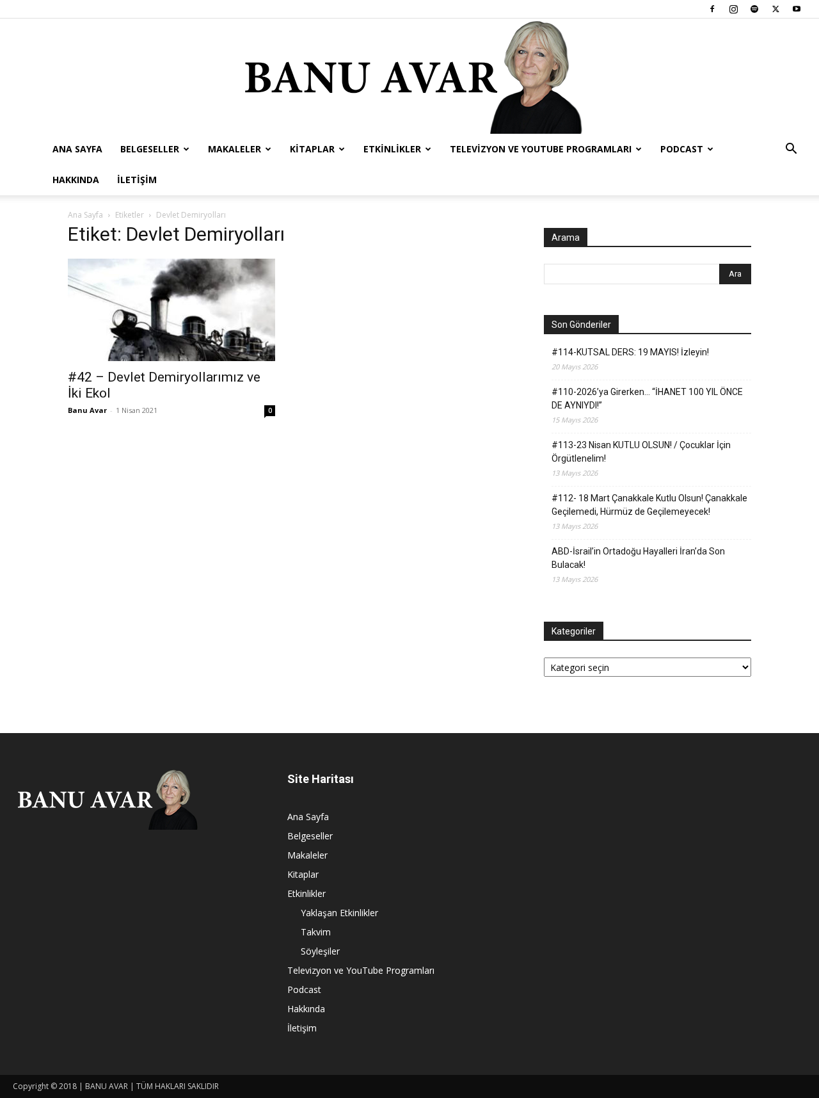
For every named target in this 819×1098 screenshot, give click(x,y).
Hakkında (75, 180)
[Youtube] (796, 9)
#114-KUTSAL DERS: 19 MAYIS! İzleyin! (630, 352)
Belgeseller (149, 149)
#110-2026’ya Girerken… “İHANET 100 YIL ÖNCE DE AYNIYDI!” (647, 398)
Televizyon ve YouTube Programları (541, 149)
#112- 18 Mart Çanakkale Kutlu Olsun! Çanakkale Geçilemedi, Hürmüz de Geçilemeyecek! (649, 505)
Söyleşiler (320, 951)
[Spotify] (754, 9)
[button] (790, 150)
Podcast (681, 149)
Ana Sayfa (77, 149)
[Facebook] (712, 9)
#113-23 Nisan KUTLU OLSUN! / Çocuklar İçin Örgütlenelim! (641, 452)
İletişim (137, 180)
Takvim (316, 932)
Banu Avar (87, 410)
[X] (775, 9)
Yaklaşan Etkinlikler (339, 913)
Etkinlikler (392, 149)
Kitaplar (312, 149)
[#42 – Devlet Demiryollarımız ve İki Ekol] (171, 310)
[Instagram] (733, 9)
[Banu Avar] (409, 76)
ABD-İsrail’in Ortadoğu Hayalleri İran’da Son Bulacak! (638, 558)
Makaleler (234, 149)
